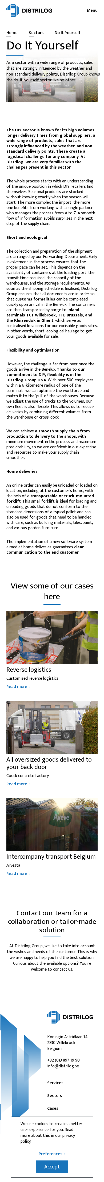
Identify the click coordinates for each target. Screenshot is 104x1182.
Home (12, 32)
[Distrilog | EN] (29, 10)
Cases (52, 1108)
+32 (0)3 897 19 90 (63, 1060)
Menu (92, 10)
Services (55, 1083)
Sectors (36, 32)
